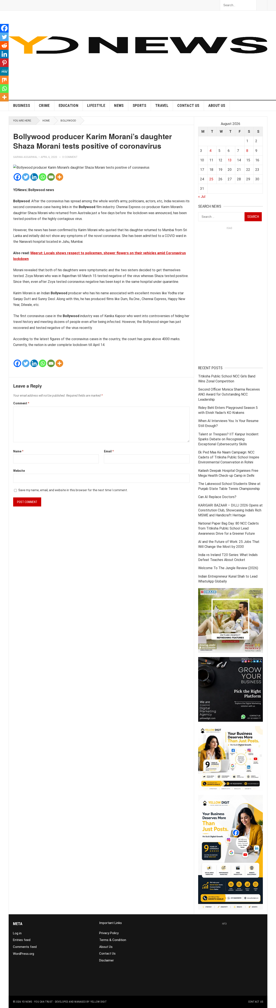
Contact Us (188, 105)
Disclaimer (106, 960)
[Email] (51, 177)
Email (109, 451)
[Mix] (4, 80)
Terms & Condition (112, 940)
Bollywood (68, 120)
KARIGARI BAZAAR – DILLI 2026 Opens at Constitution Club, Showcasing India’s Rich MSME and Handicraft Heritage (230, 510)
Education (68, 105)
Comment (21, 403)
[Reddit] (4, 45)
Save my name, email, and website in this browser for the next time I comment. (73, 490)
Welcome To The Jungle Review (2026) (228, 568)
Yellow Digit (98, 1001)
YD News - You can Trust (37, 1001)
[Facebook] (17, 177)
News (119, 105)
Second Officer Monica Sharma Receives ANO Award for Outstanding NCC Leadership (229, 394)
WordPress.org (23, 954)
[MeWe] (4, 71)
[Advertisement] (188, 70)
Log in (17, 933)
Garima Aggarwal (25, 157)
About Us (216, 105)
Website (19, 470)
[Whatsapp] (42, 177)
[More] (59, 177)
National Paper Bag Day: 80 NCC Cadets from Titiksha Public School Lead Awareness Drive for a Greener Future (228, 528)
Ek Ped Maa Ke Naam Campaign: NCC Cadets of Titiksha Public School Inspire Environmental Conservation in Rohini (228, 457)
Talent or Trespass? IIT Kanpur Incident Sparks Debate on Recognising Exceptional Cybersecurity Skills (228, 439)
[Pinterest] (4, 62)
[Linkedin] (34, 177)
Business (21, 105)
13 (230, 160)
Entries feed (21, 940)
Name (18, 451)
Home (46, 120)
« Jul (201, 197)
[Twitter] (26, 177)
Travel (161, 105)
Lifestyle (96, 105)
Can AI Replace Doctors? (217, 497)
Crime (44, 105)
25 (211, 179)
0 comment (70, 157)
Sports (139, 105)
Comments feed (25, 947)
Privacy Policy (109, 933)
